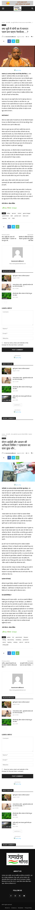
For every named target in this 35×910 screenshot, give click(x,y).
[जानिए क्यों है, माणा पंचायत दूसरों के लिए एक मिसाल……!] (6, 398)
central (19, 213)
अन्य (3, 280)
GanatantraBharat (11, 36)
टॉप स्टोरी (8, 22)
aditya (8, 213)
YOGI (13, 218)
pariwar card (18, 215)
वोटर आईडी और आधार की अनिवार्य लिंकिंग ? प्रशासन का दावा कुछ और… (9, 238)
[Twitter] (13, 41)
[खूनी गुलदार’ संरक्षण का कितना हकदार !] (6, 278)
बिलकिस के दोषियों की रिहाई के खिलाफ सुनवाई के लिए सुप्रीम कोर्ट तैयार (26, 238)
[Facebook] (9, 41)
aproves (14, 213)
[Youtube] (24, 895)
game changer (26, 213)
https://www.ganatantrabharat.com (17, 263)
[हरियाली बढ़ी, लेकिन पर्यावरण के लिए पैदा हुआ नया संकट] (6, 296)
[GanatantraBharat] (3, 37)
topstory (5, 218)
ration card (25, 215)
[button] (3, 8)
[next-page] (6, 302)
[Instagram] (15, 895)
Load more (17, 405)
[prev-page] (3, 302)
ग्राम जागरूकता (4, 298)
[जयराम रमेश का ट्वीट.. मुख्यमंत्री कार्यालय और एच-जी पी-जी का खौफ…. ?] (6, 287)
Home (3, 22)
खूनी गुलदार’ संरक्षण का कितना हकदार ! (21, 275)
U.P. (9, 218)
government (6, 215)
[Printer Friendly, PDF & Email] (9, 208)
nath (11, 215)
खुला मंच (3, 289)
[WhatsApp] (17, 41)
